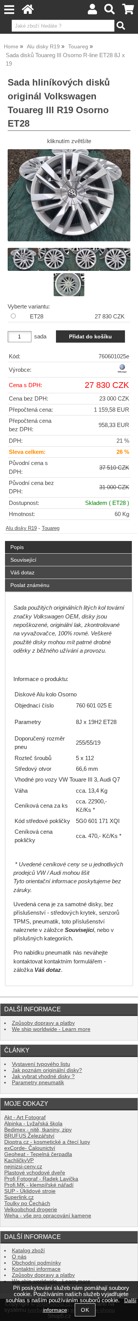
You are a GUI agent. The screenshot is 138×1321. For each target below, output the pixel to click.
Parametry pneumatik (38, 1082)
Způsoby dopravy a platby (43, 1023)
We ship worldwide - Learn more (51, 1029)
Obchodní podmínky (36, 1263)
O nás (19, 1257)
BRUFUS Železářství (29, 1136)
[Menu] (9, 10)
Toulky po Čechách (27, 1203)
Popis (17, 547)
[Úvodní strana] (28, 11)
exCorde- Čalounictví (29, 1148)
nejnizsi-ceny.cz (23, 1166)
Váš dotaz (22, 572)
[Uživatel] (92, 11)
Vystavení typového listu (41, 1064)
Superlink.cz (19, 1197)
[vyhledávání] (110, 11)
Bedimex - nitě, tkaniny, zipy (38, 1130)
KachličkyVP (19, 1160)
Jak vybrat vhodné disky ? (43, 1076)
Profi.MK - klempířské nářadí (39, 1185)
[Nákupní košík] (128, 11)
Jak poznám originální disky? (47, 1070)
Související (23, 560)
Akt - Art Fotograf (25, 1117)
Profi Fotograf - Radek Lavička (41, 1179)
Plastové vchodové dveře (34, 1173)
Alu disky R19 (21, 528)
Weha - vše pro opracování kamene (47, 1216)
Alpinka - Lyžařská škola (33, 1123)
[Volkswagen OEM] (122, 371)
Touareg (50, 528)
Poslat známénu (29, 585)
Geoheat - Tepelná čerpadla (38, 1154)
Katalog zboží (28, 1250)
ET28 (36, 316)
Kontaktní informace (36, 1269)
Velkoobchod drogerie (30, 1209)
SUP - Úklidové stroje (30, 1191)
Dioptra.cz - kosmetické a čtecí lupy (47, 1142)
